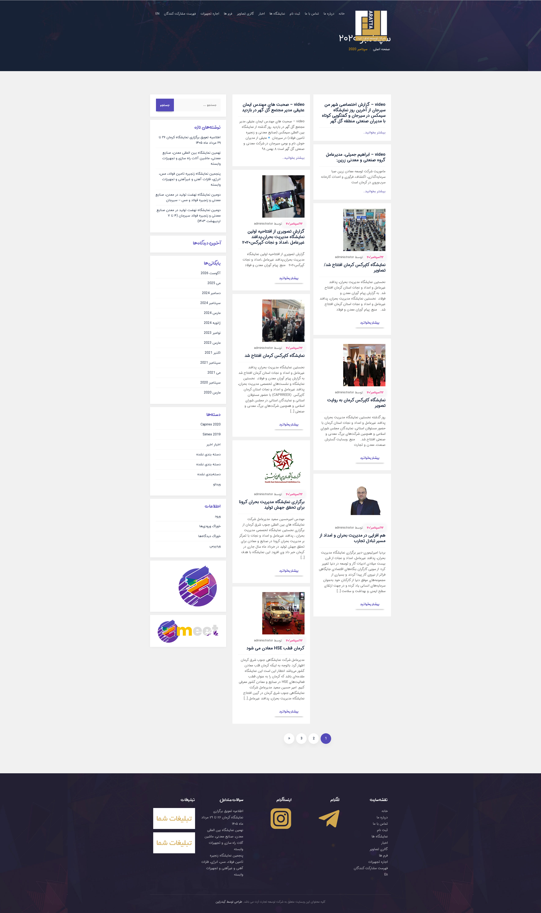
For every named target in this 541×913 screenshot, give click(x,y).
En (157, 13)
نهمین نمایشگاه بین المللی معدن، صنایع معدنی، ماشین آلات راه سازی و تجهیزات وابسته (191, 158)
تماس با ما (312, 13)
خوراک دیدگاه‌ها (209, 536)
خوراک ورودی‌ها (210, 526)
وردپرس (215, 546)
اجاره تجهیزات (210, 13)
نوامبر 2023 (212, 333)
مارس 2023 (212, 343)
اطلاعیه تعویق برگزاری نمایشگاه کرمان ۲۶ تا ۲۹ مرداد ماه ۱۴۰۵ (222, 817)
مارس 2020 (212, 392)
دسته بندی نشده (208, 454)
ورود (218, 516)
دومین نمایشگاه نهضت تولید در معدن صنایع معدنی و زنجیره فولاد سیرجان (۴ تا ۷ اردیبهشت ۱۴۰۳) (189, 216)
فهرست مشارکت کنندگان (180, 13)
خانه (342, 13)
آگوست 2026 (211, 273)
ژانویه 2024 (212, 323)
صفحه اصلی (381, 49)
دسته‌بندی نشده (209, 474)
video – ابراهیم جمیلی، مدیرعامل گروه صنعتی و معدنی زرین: (355, 157)
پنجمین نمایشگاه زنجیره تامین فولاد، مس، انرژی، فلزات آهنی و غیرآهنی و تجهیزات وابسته (190, 179)
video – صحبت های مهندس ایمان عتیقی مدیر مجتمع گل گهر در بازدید (273, 107)
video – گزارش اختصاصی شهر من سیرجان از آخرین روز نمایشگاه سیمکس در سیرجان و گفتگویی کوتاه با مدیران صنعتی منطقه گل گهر (353, 112)
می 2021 (214, 372)
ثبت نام (295, 13)
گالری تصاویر (245, 13)
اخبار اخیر (213, 444)
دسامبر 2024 (211, 293)
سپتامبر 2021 (210, 363)
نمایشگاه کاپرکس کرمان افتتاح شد (275, 355)
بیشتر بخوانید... (293, 158)
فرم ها (228, 13)
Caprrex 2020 (211, 424)
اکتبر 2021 (213, 353)
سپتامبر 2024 (210, 303)
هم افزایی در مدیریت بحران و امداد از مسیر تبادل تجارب (352, 538)
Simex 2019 (212, 434)
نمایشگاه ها (277, 13)
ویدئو (217, 484)
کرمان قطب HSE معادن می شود (275, 648)
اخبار (261, 13)
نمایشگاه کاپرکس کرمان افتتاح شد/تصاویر (354, 268)
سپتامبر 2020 (210, 382)
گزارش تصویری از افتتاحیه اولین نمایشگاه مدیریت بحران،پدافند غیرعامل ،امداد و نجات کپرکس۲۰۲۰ (273, 237)
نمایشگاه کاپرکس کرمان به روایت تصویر (356, 403)
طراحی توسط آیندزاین (229, 901)
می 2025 (214, 283)
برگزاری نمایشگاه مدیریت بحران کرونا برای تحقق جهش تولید (272, 505)
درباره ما (329, 13)
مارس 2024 (212, 313)
